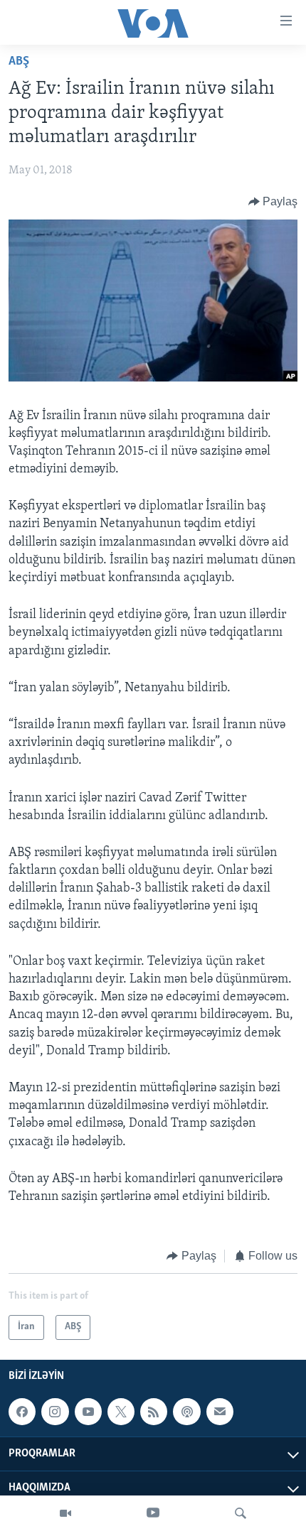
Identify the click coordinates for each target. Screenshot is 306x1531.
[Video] (65, 1513)
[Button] (273, 202)
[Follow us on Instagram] (54, 1411)
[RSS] (153, 1411)
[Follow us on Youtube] (88, 1411)
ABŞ (19, 61)
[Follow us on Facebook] (22, 1411)
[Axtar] (240, 1513)
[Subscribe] (219, 1411)
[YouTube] (153, 1513)
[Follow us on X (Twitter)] (120, 1411)
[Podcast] (186, 1411)
